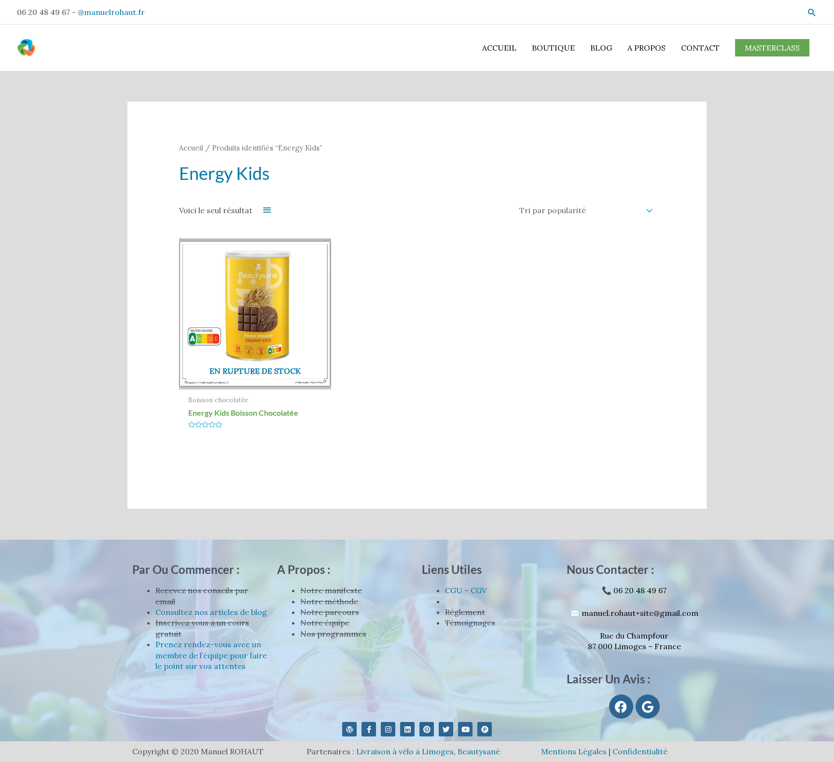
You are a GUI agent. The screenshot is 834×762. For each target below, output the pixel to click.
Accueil (191, 147)
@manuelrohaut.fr (111, 12)
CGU (453, 590)
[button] (812, 12)
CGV (478, 590)
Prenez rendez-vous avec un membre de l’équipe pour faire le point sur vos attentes (211, 655)
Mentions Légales (574, 751)
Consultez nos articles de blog (211, 612)
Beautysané (479, 751)
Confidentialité (639, 751)
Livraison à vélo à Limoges (405, 751)
